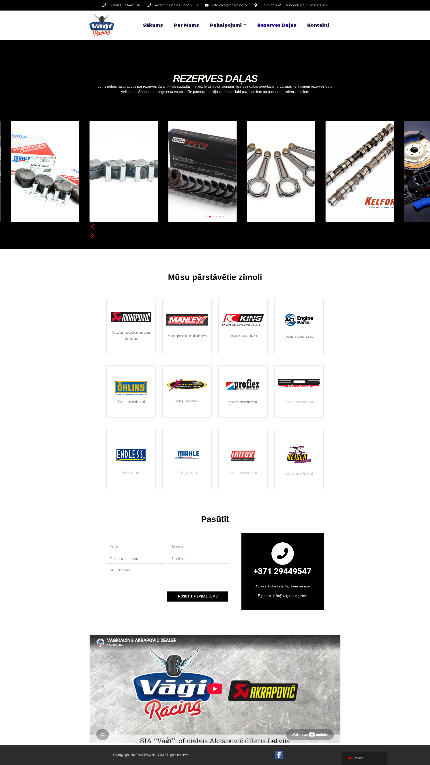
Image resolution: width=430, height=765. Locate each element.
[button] (206, 216)
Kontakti (318, 25)
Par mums (186, 25)
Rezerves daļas (276, 25)
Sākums (153, 25)
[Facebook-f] (279, 755)
